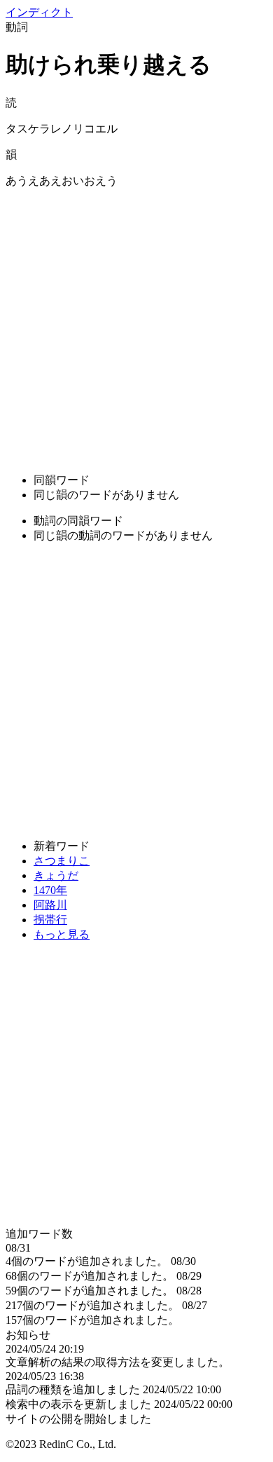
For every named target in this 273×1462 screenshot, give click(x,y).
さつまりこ (62, 861)
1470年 (50, 890)
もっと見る (62, 934)
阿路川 (50, 905)
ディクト (39, 12)
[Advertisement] (136, 325)
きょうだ (56, 875)
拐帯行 (50, 920)
